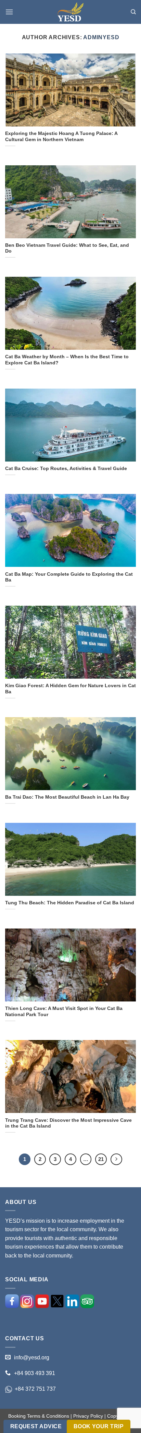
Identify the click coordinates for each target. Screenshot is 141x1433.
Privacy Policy (88, 1416)
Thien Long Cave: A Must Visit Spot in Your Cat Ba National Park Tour (64, 1011)
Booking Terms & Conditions (38, 1416)
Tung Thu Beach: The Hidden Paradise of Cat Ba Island (69, 902)
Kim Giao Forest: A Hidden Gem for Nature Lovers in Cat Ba (70, 688)
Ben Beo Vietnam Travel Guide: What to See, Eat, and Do (67, 248)
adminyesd (101, 37)
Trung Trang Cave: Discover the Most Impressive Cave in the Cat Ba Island (68, 1123)
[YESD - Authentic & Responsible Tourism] (70, 12)
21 (101, 1159)
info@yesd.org (31, 1357)
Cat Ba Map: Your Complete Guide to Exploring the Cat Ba (69, 577)
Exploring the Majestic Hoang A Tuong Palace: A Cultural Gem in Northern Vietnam (61, 136)
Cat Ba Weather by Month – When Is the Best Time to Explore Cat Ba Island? (67, 359)
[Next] (116, 1159)
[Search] (133, 11)
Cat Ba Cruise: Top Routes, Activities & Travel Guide (66, 468)
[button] (9, 11)
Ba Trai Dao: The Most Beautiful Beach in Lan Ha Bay (67, 797)
